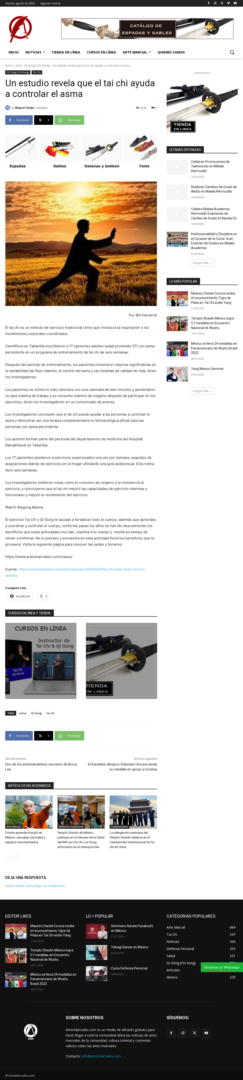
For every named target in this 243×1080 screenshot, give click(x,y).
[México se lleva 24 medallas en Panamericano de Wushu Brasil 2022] (177, 348)
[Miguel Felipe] (8, 107)
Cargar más (200, 263)
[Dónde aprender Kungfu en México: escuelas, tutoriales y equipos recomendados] (29, 812)
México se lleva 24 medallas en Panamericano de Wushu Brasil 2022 (214, 348)
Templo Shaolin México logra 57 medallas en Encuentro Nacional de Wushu (212, 322)
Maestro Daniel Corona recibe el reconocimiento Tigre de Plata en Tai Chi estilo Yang (213, 298)
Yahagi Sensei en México (129, 947)
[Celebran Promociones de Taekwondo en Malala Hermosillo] (177, 167)
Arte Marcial (14, 826)
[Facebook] (208, 3)
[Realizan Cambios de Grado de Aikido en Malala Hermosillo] (177, 192)
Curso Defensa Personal (129, 968)
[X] (222, 3)
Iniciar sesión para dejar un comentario (35, 886)
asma (22, 713)
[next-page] (16, 857)
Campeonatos (119, 826)
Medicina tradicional (71, 826)
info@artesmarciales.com (101, 1056)
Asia (18, 65)
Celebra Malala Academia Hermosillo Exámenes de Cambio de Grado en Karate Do (214, 213)
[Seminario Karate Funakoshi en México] (96, 931)
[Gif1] (121, 661)
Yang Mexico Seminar (207, 369)
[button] (232, 52)
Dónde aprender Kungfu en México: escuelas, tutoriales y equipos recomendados (25, 837)
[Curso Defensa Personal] (96, 973)
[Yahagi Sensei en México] (96, 952)
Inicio (8, 65)
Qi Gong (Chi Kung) (36, 65)
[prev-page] (8, 857)
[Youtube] (235, 3)
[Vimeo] (228, 3)
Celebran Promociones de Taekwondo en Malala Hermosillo (210, 166)
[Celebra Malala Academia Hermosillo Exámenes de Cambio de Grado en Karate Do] (177, 214)
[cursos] (40, 661)
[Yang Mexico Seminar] (177, 374)
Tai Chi (37, 72)
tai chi (50, 713)
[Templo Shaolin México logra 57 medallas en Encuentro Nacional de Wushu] (177, 323)
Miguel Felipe (24, 107)
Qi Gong (36, 713)
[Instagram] (215, 3)
